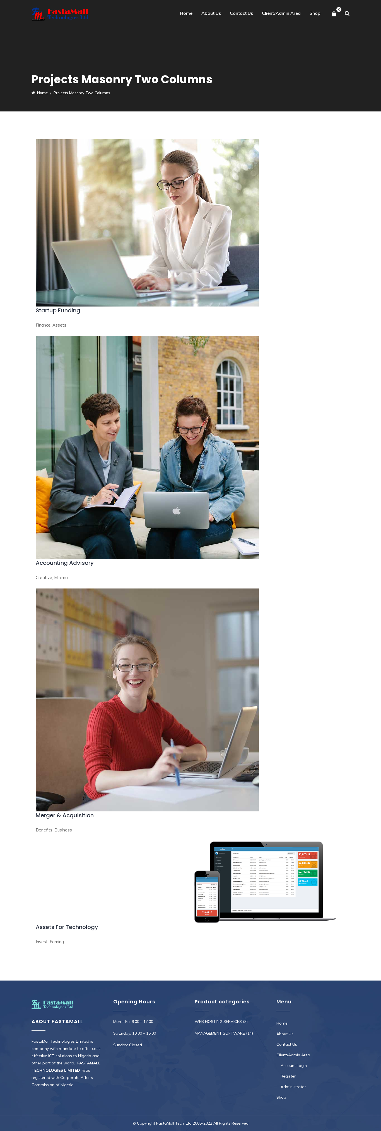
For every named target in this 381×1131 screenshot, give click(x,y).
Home (186, 13)
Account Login (294, 1065)
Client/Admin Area (281, 13)
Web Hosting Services (218, 1021)
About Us (211, 13)
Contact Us (241, 13)
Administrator (293, 1086)
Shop (315, 13)
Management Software (220, 1033)
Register (288, 1076)
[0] (333, 14)
